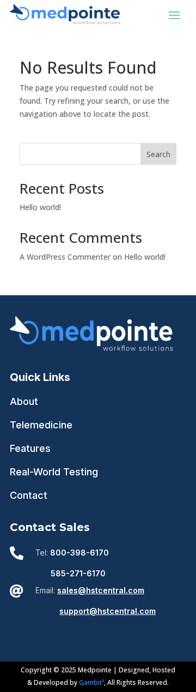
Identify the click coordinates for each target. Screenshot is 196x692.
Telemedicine (41, 425)
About (24, 401)
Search (158, 154)
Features (30, 448)
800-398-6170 (79, 552)
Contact (28, 495)
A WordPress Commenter (65, 257)
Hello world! (40, 207)
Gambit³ (91, 682)
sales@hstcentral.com (100, 590)
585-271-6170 (78, 573)
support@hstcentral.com (107, 611)
